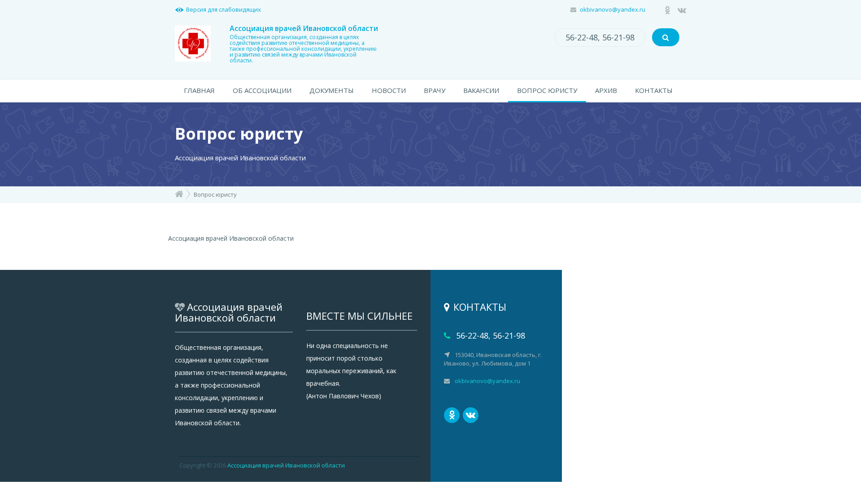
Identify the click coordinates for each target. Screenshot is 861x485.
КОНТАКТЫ (654, 90)
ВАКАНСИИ (481, 90)
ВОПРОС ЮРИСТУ (547, 90)
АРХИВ (606, 90)
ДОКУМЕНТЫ (331, 90)
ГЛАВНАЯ (199, 90)
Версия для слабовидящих (223, 9)
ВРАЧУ (434, 90)
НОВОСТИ (389, 90)
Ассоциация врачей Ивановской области (286, 465)
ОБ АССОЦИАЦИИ (262, 90)
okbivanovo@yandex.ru (612, 9)
